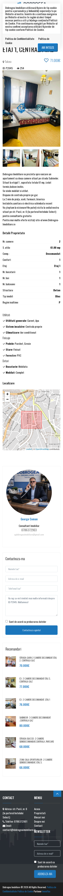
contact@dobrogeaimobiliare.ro (19, 830)
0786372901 (20, 821)
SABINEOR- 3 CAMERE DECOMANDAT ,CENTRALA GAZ (35, 719)
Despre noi (39, 821)
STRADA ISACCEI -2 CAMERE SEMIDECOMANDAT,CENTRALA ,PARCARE (36, 740)
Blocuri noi (39, 817)
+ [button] (7, 394)
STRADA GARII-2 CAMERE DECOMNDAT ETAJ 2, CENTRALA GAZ (38, 659)
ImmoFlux (46, 891)
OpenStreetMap (42, 449)
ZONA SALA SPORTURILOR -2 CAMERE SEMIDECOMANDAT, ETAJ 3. (35, 761)
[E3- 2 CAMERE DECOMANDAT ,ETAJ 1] (10, 703)
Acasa (37, 809)
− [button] (7, 399)
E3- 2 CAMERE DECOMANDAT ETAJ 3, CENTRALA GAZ (35, 680)
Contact (38, 825)
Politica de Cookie (25, 891)
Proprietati (40, 813)
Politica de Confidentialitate (19, 39)
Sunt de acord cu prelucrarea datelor (27, 621)
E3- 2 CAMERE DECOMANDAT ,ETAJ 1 (34, 699)
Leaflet (29, 449)
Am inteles (48, 47)
